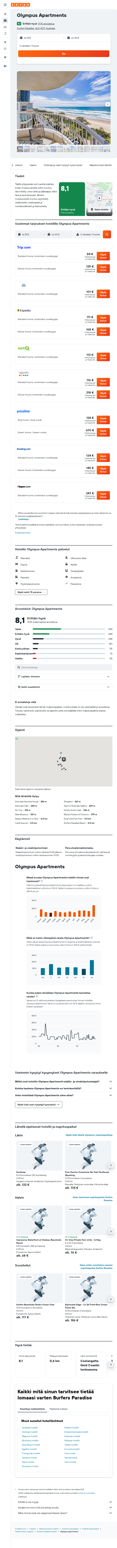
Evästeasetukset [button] (22, 532)
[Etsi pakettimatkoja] (5, 33)
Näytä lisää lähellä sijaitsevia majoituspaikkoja (89, 1135)
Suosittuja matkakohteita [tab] (32, 1409)
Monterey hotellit (30, 1440)
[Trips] (5, 57)
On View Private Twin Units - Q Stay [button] (83, 1239)
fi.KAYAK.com (20, 1529)
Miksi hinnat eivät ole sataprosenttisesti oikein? (42, 1513)
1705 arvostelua (46, 23)
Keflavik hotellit (71, 1427)
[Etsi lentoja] (5, 14)
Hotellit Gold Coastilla (24, 1531)
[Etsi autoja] (5, 27)
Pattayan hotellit (72, 1440)
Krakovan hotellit (72, 1436)
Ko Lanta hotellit (72, 1449)
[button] (5, 4)
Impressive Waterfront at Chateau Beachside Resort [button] (38, 1241)
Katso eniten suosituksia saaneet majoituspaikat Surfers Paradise (96, 1266)
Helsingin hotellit (30, 1432)
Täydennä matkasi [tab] (59, 1409)
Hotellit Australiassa (70, 1529)
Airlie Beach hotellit (31, 1444)
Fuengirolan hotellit (31, 1453)
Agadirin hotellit (29, 1449)
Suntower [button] (21, 1172)
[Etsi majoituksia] (5, 20)
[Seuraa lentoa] (5, 49)
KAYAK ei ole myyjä (28, 1502)
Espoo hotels (28, 1462)
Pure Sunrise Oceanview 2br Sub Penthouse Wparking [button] (87, 1174)
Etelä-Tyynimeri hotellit (48, 1529)
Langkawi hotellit (30, 1427)
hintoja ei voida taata (86, 1493)
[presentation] (42, 881)
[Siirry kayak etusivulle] (20, 5)
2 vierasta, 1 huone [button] (29, 45)
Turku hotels (70, 1462)
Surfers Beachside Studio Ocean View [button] (35, 1304)
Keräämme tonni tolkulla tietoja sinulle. (38, 1507)
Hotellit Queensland (90, 1529)
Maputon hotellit (30, 1436)
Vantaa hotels (70, 1457)
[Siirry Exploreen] (5, 42)
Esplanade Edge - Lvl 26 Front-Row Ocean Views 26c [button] (86, 1306)
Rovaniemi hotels (30, 1466)
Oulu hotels (69, 1453)
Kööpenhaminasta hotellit (76, 1432)
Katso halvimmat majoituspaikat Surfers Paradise (92, 1199)
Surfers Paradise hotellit (47, 1531)
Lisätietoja (23, 519)
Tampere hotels (29, 1457)
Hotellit (33, 1529)
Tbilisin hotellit (71, 1444)
